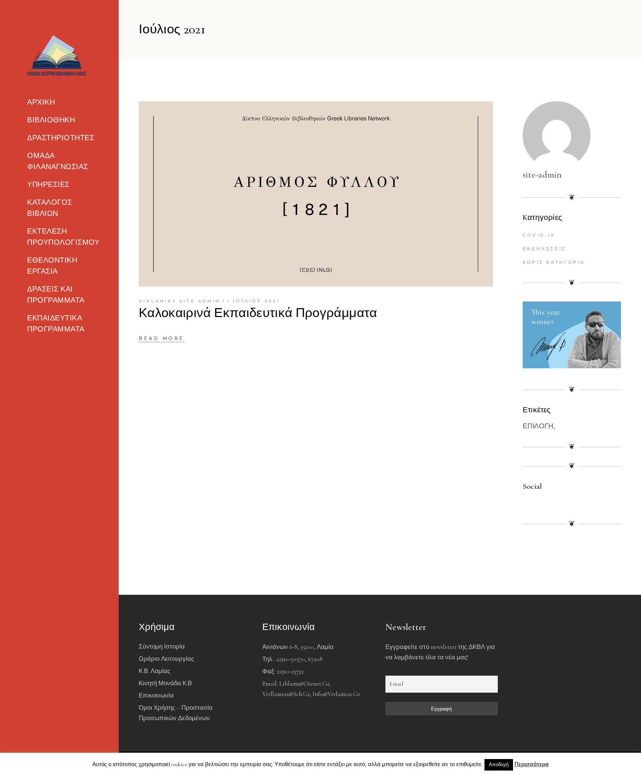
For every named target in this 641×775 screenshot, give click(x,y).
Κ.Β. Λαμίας (154, 671)
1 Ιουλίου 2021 (253, 301)
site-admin (542, 174)
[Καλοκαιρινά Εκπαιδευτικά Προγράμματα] (316, 194)
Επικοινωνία (156, 695)
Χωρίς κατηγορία (554, 263)
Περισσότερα (532, 764)
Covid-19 (539, 235)
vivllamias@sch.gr (286, 694)
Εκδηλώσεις (544, 249)
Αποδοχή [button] (499, 765)
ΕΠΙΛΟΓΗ (538, 426)
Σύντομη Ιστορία (162, 646)
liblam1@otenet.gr (304, 683)
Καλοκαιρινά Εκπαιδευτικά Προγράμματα (258, 313)
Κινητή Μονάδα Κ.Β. (166, 683)
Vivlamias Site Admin (179, 301)
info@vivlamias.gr (336, 694)
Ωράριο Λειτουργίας (166, 659)
